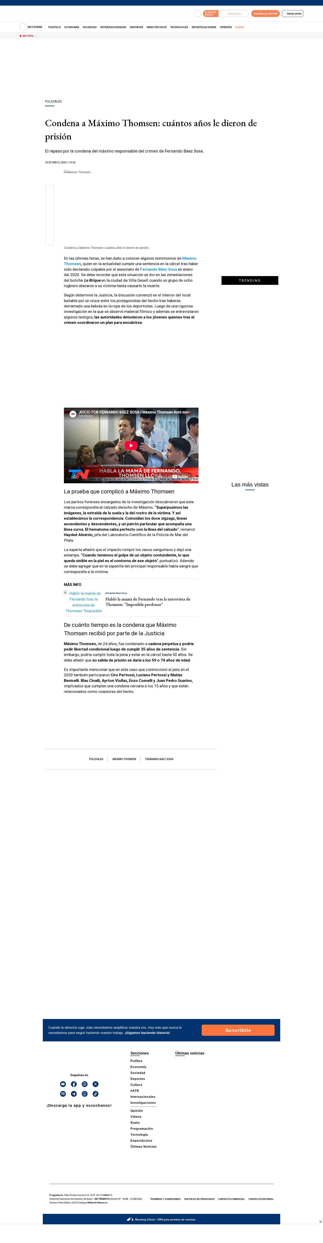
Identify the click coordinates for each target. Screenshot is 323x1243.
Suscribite (238, 1030)
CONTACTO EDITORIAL (261, 1199)
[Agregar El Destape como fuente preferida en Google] (197, 162)
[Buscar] (197, 13)
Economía (71, 27)
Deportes (136, 27)
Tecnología (179, 27)
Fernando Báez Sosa (158, 269)
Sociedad (90, 27)
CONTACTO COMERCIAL (231, 1199)
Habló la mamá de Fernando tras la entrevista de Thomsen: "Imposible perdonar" (147, 601)
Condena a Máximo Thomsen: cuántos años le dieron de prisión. (106, 247)
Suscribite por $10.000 (265, 13)
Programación (141, 1128)
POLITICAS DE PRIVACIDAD (199, 1199)
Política (54, 27)
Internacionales (113, 27)
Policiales (96, 759)
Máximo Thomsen (124, 759)
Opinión (226, 27)
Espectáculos (157, 27)
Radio (240, 27)
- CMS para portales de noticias (165, 1219)
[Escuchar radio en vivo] (234, 13)
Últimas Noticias (143, 1146)
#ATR (134, 1090)
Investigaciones (204, 27)
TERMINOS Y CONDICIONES (165, 1199)
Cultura (136, 1084)
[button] (50, 190)
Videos (135, 1116)
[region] (161, 70)
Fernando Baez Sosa (159, 759)
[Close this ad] (320, 1221)
